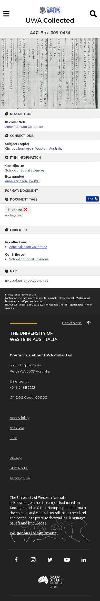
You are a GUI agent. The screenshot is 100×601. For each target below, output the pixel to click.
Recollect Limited (57, 304)
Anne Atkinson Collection (28, 246)
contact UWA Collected (78, 298)
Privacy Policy (12, 294)
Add (90, 199)
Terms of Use (29, 294)
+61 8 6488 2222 (22, 387)
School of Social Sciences (29, 259)
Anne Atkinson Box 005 (22, 181)
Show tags (15, 209)
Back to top (72, 323)
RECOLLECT (11, 304)
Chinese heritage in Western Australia (34, 148)
